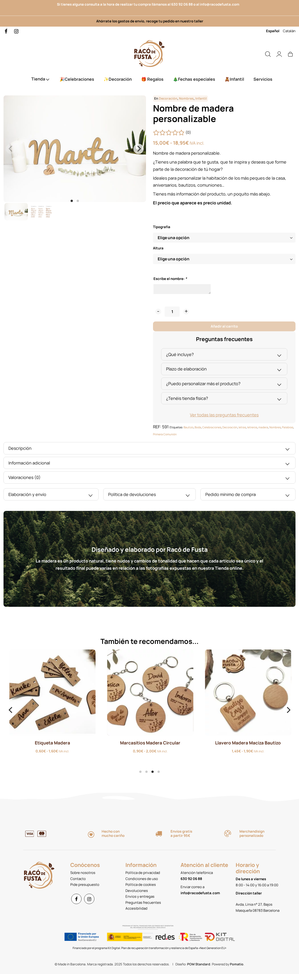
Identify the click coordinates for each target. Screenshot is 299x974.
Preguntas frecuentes (143, 902)
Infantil (201, 98)
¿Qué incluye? (180, 354)
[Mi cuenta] (279, 53)
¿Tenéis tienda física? (187, 398)
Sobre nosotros (82, 872)
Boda (198, 427)
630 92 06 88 (182, 4)
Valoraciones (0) (24, 477)
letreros (252, 427)
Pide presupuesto (84, 884)
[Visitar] (6, 31)
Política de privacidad (142, 872)
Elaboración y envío (27, 494)
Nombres (186, 98)
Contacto (78, 878)
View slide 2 (78, 201)
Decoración (168, 98)
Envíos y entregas (139, 896)
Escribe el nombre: (170, 278)
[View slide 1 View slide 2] (75, 148)
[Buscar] (268, 53)
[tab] (224, 354)
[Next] (138, 149)
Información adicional (29, 463)
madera (263, 427)
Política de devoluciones (132, 494)
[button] (158, 311)
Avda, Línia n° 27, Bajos (254, 904)
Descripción (20, 448)
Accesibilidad (136, 908)
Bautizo (188, 427)
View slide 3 (152, 772)
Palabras (287, 427)
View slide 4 (158, 772)
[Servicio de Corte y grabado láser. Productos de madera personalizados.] (149, 53)
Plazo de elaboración (186, 369)
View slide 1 (72, 201)
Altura (158, 248)
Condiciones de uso (141, 878)
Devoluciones (136, 890)
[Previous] (11, 710)
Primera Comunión (165, 434)
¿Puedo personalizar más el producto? (203, 383)
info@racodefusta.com (221, 4)
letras (242, 427)
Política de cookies (140, 884)
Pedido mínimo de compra (230, 494)
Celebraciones (211, 427)
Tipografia (161, 227)
